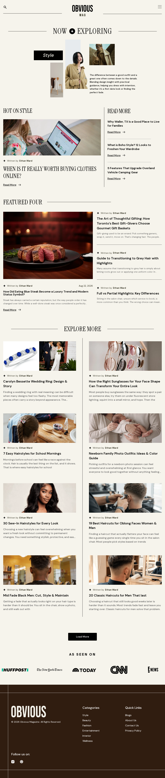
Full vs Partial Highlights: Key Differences (128, 293)
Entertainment (91, 730)
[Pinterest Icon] (21, 761)
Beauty (86, 720)
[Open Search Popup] (5, 7)
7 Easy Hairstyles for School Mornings (32, 453)
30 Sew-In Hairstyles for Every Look (30, 523)
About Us (130, 720)
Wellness (87, 741)
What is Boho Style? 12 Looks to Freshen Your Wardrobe (129, 147)
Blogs (128, 715)
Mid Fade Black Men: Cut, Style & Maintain (36, 595)
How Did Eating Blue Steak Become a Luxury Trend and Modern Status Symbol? (45, 293)
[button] (82, 637)
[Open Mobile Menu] (160, 7)
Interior (86, 735)
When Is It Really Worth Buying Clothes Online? (50, 172)
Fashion (86, 725)
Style (85, 715)
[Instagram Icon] (13, 761)
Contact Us (132, 725)
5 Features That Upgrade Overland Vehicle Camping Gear (131, 170)
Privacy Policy (133, 730)
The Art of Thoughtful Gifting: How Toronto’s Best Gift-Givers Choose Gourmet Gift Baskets (123, 223)
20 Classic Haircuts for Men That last (117, 595)
